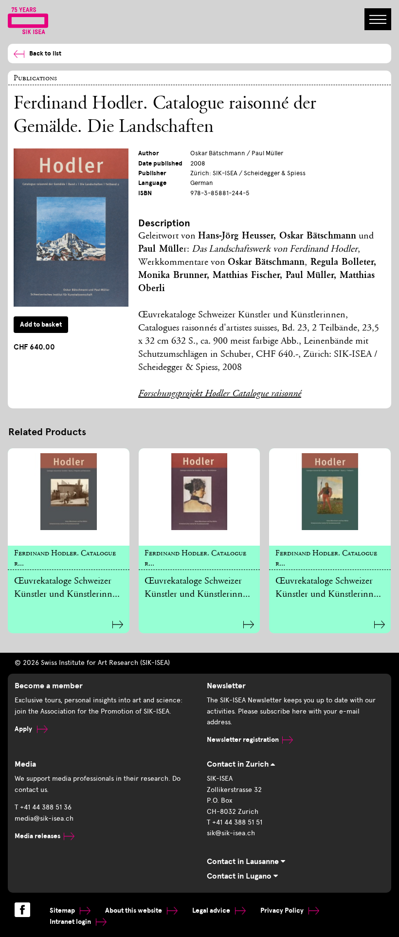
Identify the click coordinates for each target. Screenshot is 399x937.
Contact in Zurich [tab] (239, 764)
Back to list (45, 53)
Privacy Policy (282, 910)
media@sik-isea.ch (44, 818)
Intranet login (71, 922)
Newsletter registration (243, 739)
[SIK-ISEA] (28, 20)
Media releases (37, 836)
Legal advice (212, 910)
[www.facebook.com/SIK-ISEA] (22, 909)
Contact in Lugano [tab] (240, 876)
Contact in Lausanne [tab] (244, 861)
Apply (24, 729)
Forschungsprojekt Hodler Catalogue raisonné (219, 394)
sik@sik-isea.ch (231, 833)
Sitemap (63, 910)
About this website (134, 910)
